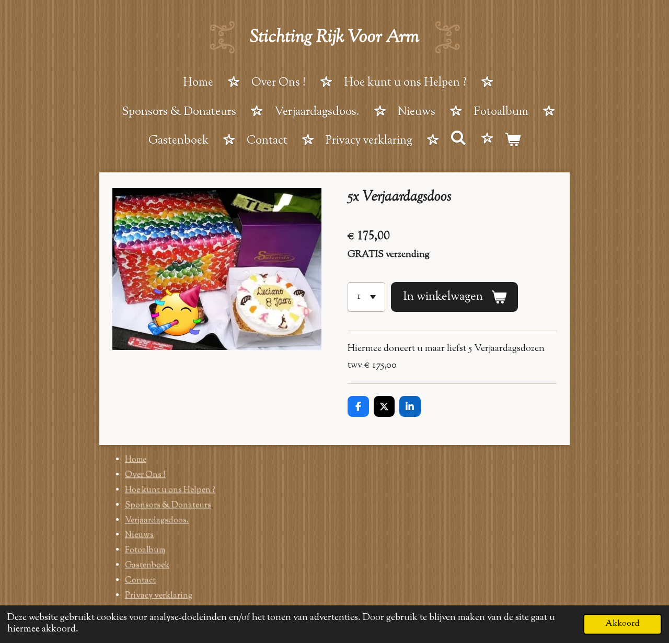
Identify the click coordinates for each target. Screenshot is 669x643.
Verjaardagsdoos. (157, 521)
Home (135, 460)
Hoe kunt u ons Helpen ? (170, 490)
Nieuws (139, 535)
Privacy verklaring (158, 596)
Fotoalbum (145, 550)
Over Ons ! (145, 475)
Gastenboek (147, 565)
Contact (140, 581)
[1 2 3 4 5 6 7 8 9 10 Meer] (366, 296)
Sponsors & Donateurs (168, 505)
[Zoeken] (458, 140)
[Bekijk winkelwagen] (512, 142)
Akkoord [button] (622, 623)
